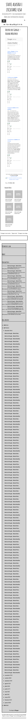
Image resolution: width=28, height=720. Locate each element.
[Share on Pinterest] (14, 183)
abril (6, 694)
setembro (7, 680)
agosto (6, 683)
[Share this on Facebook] (8, 183)
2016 (5, 705)
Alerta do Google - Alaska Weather (13, 31)
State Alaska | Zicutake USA (14, 7)
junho (6, 689)
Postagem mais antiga (22, 233)
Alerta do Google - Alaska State (9, 212)
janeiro (6, 702)
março (6, 697)
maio (6, 691)
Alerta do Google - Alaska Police (18, 212)
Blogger (17, 710)
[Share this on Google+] (12, 183)
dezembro (7, 330)
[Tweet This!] (10, 183)
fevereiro (7, 700)
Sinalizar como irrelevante (16, 66)
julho (6, 686)
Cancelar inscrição (14, 176)
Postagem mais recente (6, 233)
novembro (7, 675)
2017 (5, 328)
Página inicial (14, 233)
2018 (5, 325)
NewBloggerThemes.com (21, 715)
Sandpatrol (8, 715)
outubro (7, 678)
